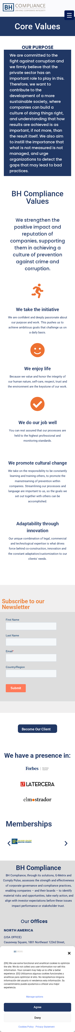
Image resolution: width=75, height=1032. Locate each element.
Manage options (34, 996)
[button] (69, 953)
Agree (37, 1007)
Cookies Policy (26, 1026)
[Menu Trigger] (69, 15)
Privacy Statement (45, 1026)
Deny (37, 1017)
